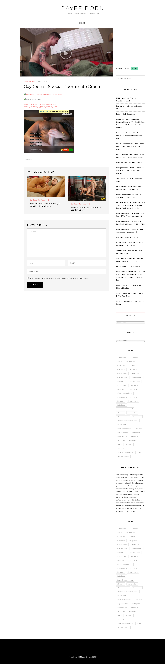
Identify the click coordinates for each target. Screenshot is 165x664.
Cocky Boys (121, 369)
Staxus (119, 444)
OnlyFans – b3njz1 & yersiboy (127, 237)
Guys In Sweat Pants (124, 393)
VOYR (139, 452)
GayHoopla (133, 389)
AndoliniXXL (134, 358)
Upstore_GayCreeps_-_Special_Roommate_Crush (40, 104)
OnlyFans (138, 429)
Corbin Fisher (122, 373)
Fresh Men (121, 389)
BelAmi (120, 362)
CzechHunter (122, 377)
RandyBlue (136, 433)
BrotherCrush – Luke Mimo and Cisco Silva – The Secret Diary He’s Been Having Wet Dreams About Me (130, 205)
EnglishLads (121, 381)
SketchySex (132, 440)
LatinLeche (121, 405)
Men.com (120, 413)
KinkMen (120, 401)
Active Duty (121, 358)
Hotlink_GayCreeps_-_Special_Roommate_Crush (40, 107)
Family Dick (121, 385)
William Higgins (123, 456)
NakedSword (121, 425)
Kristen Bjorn (133, 401)
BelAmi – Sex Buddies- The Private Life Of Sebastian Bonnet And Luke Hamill (129, 135)
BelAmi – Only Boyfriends (125, 114)
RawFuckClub (122, 436)
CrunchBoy (135, 373)
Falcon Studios (135, 381)
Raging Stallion (123, 433)
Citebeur (132, 366)
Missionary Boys (123, 417)
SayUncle (134, 436)
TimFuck (129, 444)
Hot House (134, 397)
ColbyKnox (133, 369)
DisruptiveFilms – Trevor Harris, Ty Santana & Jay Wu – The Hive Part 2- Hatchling (129, 170)
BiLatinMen (130, 362)
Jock (33, 81)
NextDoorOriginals (124, 429)
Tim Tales (120, 448)
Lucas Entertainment (125, 409)
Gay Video (27, 81)
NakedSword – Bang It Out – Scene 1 (129, 162)
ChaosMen (121, 366)
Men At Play (132, 413)
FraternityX (134, 385)
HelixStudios (122, 397)
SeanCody (121, 440)
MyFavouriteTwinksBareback (127, 421)
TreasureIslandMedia (125, 452)
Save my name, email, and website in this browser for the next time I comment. (59, 278)
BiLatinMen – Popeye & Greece (128, 266)
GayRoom (28, 159)
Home (82, 23)
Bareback (33, 200)
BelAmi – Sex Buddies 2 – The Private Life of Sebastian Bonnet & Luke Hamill (130, 146)
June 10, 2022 (42, 81)
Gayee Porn (82, 8)
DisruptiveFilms (136, 377)
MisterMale (137, 417)
